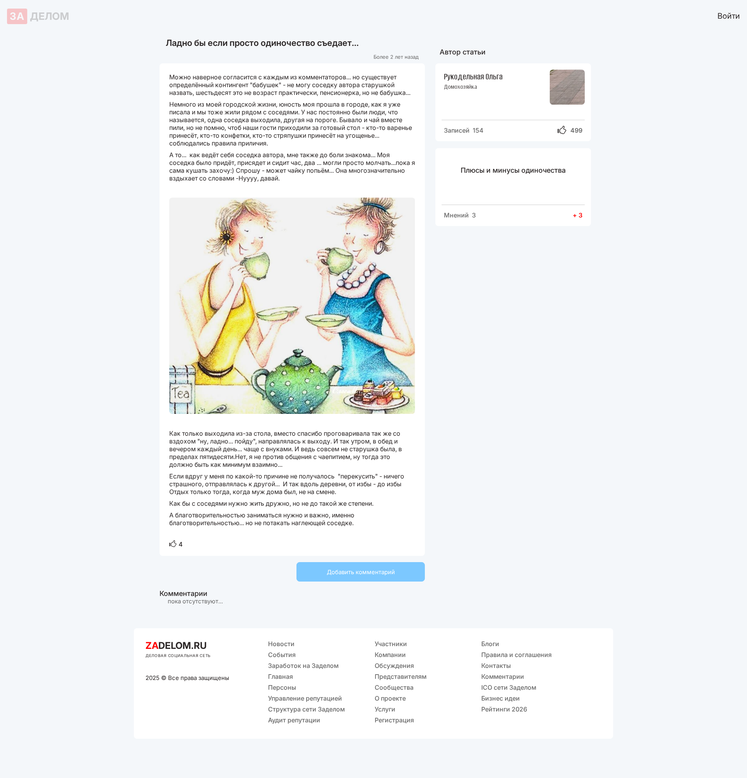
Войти (728, 16)
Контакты (496, 665)
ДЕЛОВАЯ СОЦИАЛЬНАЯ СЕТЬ (178, 655)
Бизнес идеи (500, 698)
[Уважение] (173, 544)
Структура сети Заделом (306, 709)
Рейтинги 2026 (504, 709)
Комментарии (502, 676)
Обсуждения (394, 665)
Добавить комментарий (361, 572)
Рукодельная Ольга (473, 76)
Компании (390, 655)
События (282, 655)
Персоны (282, 687)
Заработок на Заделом (303, 665)
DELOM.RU (176, 645)
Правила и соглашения (516, 655)
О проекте (390, 698)
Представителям (400, 676)
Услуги (385, 709)
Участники (391, 644)
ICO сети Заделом (508, 687)
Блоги (490, 644)
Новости (281, 644)
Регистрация (394, 720)
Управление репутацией (305, 698)
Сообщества (394, 687)
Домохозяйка (460, 86)
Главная (280, 676)
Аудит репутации (294, 720)
